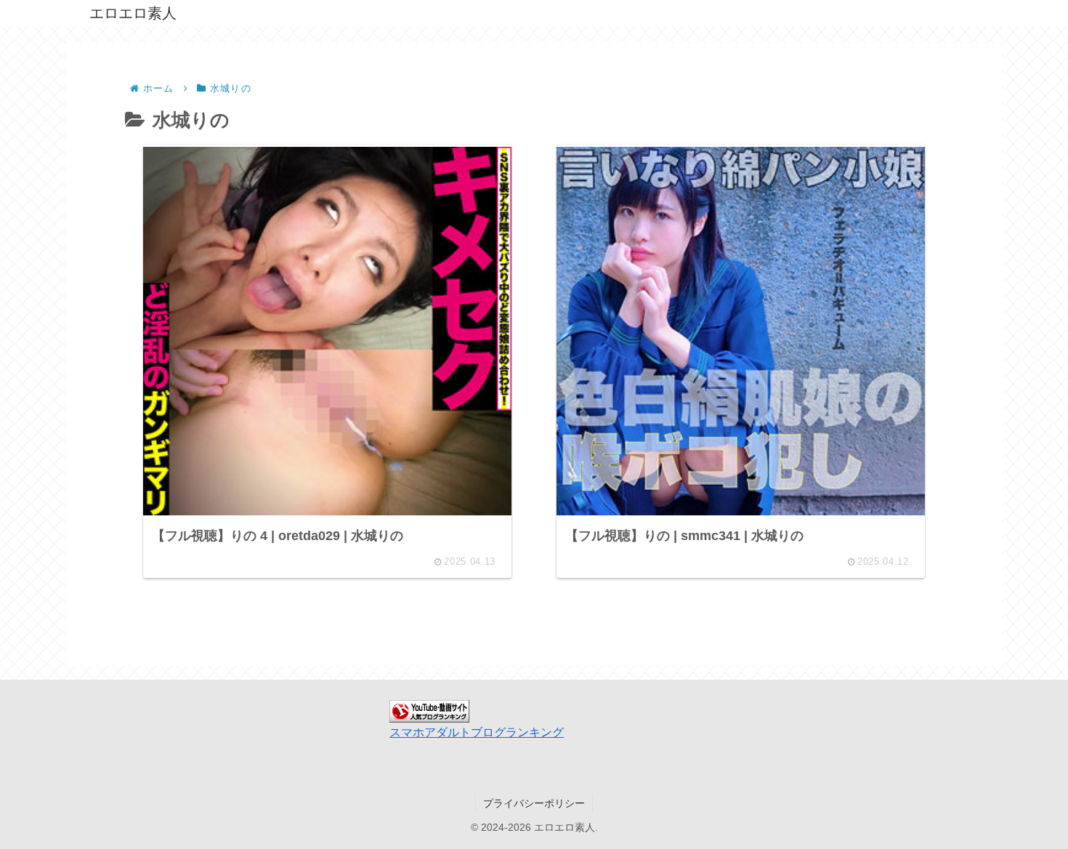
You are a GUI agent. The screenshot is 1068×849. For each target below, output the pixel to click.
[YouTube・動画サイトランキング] (429, 710)
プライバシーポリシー (534, 803)
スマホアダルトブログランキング (476, 732)
